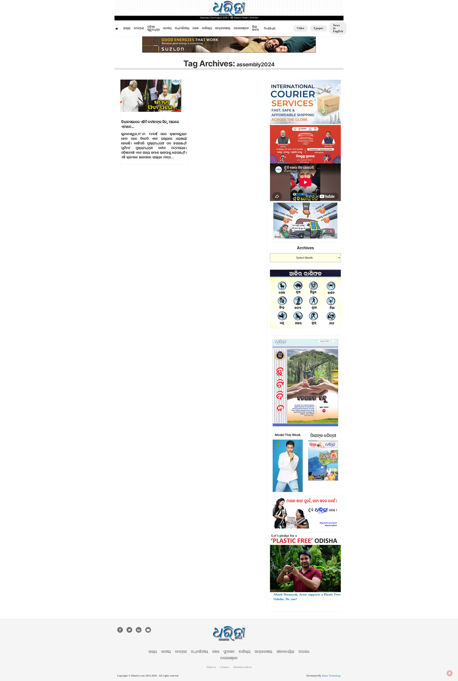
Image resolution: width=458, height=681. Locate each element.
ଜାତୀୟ (167, 28)
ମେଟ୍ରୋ (139, 28)
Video (300, 28)
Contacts (224, 667)
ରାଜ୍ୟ (127, 28)
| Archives (253, 17)
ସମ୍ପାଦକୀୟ (222, 28)
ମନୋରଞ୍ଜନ (241, 28)
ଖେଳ (196, 28)
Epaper (318, 28)
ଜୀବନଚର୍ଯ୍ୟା (285, 651)
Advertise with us (242, 667)
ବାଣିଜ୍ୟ (207, 28)
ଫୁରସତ (229, 651)
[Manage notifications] (449, 673)
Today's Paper (241, 17)
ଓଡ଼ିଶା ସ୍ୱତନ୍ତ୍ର (153, 28)
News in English (338, 28)
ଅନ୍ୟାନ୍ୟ (269, 28)
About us (211, 667)
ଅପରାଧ (304, 651)
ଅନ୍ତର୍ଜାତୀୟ (182, 28)
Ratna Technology (331, 675)
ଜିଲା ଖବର (255, 28)
